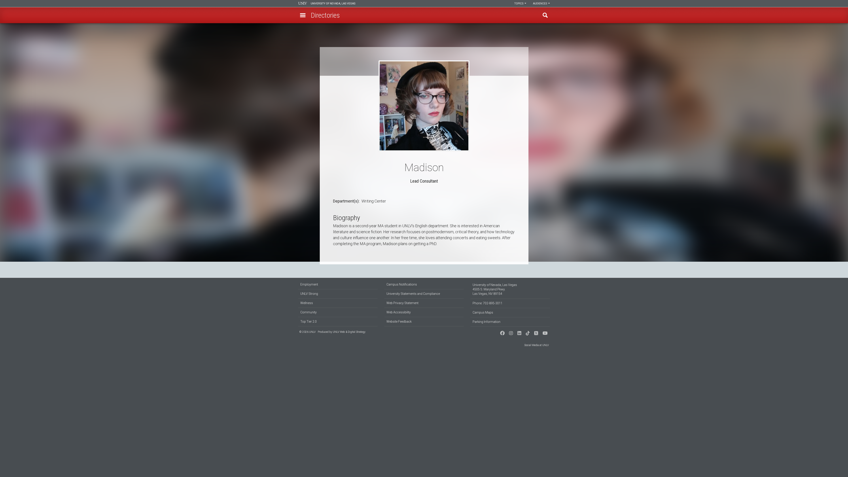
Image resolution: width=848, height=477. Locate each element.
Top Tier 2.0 (308, 321)
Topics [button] (519, 3)
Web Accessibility (398, 312)
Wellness (306, 303)
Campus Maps (483, 312)
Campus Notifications (401, 284)
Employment (309, 284)
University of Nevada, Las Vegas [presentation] (333, 3)
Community (308, 312)
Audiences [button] (540, 3)
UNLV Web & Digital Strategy (349, 331)
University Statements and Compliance (413, 293)
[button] (303, 15)
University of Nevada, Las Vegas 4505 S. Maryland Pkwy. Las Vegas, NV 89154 (495, 289)
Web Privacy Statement (402, 303)
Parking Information (486, 322)
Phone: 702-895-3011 (487, 303)
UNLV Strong (309, 293)
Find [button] (545, 15)
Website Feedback (399, 321)
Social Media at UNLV (536, 345)
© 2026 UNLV (307, 331)
